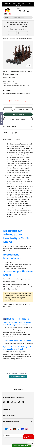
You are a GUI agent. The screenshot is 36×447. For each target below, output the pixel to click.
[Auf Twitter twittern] (9, 132)
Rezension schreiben (19, 377)
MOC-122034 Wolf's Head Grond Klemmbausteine (20, 38)
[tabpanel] (18, 180)
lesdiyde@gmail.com (9, 281)
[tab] (7, 140)
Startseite (5, 38)
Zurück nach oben (18, 389)
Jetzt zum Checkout (18, 114)
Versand (11, 93)
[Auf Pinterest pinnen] (15, 132)
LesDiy (5, 77)
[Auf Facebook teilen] (12, 132)
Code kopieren (23, 33)
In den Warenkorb (24, 109)
